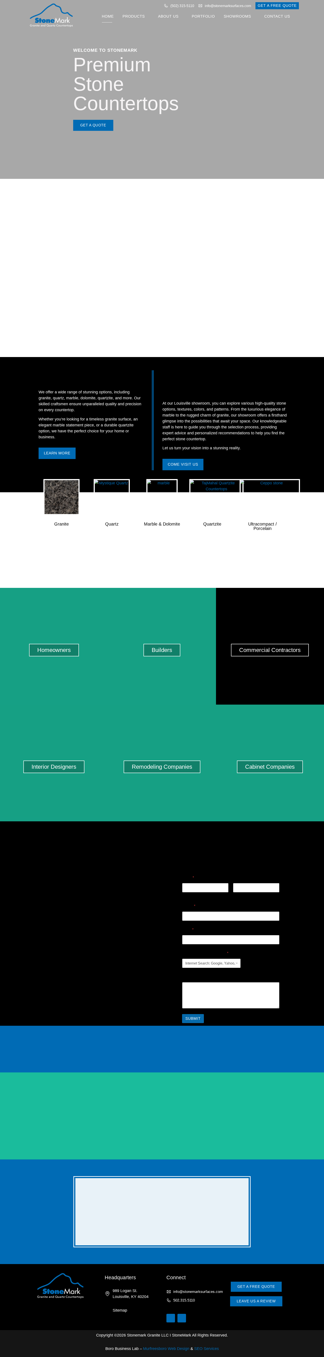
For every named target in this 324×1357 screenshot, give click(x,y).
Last (236, 895)
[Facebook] (181, 1318)
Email (188, 929)
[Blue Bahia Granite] (162, 1115)
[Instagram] (170, 1318)
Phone (188, 906)
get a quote (93, 125)
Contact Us (277, 16)
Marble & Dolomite (162, 524)
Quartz (112, 524)
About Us (168, 16)
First (185, 895)
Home (108, 16)
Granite (61, 524)
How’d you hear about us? (205, 953)
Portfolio (203, 16)
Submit (193, 1018)
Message (189, 977)
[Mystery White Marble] (54, 1115)
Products (134, 16)
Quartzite (212, 524)
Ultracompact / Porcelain (262, 526)
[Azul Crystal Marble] (270, 1115)
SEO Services (206, 1348)
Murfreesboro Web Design (166, 1348)
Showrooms (237, 16)
